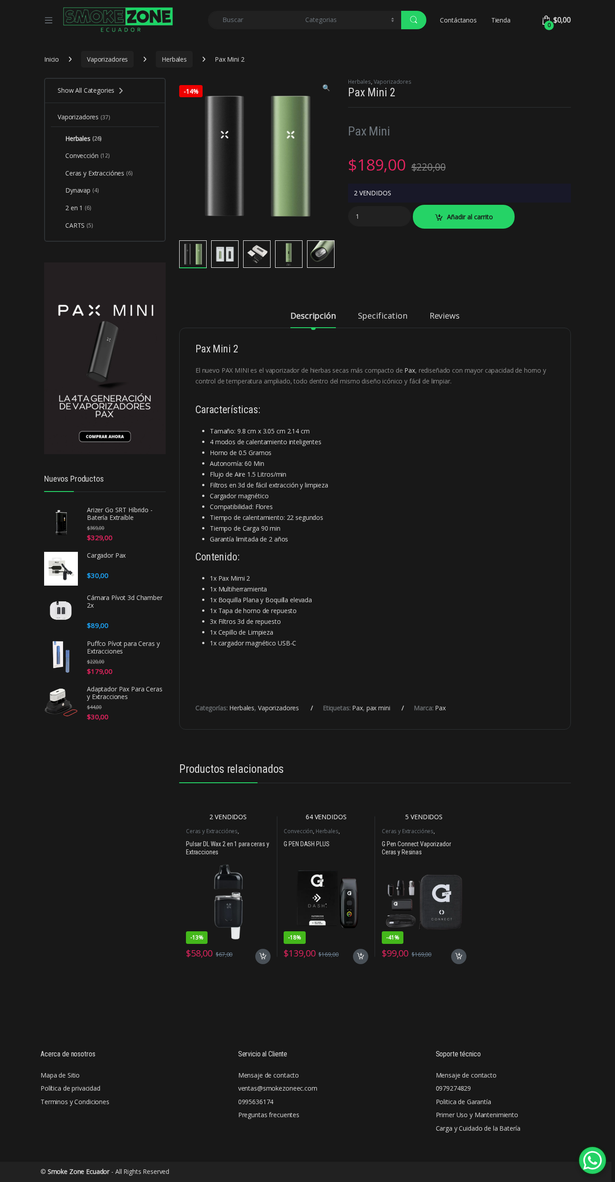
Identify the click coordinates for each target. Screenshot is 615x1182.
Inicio (51, 59)
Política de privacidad (70, 1088)
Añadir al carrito (470, 216)
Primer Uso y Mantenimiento (477, 1114)
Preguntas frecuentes (268, 1114)
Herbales (174, 59)
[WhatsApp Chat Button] (592, 1160)
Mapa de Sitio (60, 1075)
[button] (326, 87)
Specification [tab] (382, 316)
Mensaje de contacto (268, 1075)
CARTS (79, 225)
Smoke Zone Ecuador (78, 1171)
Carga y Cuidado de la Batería (478, 1128)
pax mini (378, 708)
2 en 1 (78, 207)
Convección (298, 831)
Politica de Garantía (463, 1101)
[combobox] (254, 20)
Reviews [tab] (445, 316)
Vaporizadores (107, 59)
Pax (409, 370)
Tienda (501, 20)
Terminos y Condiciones (75, 1101)
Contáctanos (458, 20)
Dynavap (82, 190)
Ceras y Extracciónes (212, 831)
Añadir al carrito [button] (261, 956)
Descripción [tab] (312, 316)
